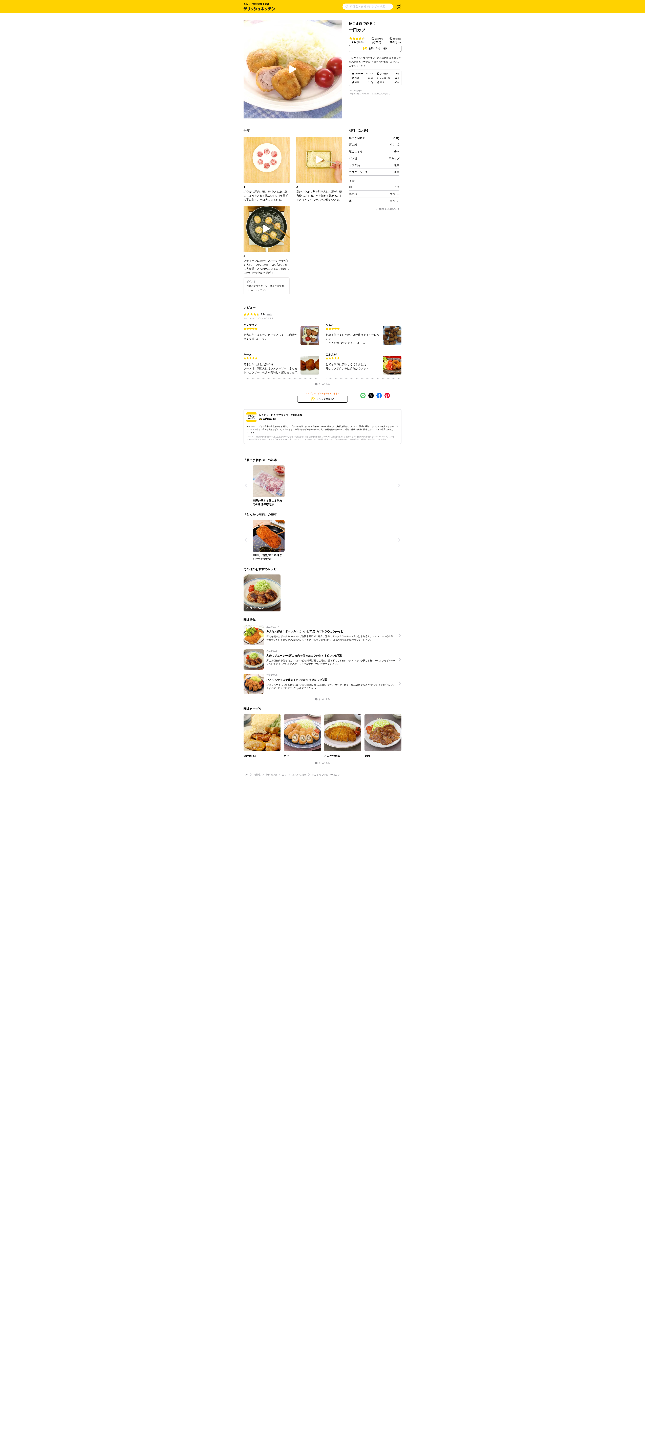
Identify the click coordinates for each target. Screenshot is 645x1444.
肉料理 (257, 774)
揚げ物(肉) (271, 774)
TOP (246, 774)
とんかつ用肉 (299, 774)
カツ (284, 774)
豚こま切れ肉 (357, 138)
